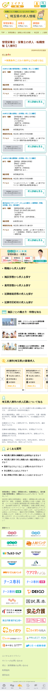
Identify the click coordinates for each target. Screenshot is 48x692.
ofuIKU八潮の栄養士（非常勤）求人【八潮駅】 (20, 113)
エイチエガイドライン (11, 655)
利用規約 (6, 670)
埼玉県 (36, 32)
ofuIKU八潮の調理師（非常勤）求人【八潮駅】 (20, 158)
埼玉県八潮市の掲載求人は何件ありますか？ (22, 455)
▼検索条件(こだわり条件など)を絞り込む (24, 60)
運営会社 (6, 674)
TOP (3, 32)
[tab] (23, 390)
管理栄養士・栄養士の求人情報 (19, 32)
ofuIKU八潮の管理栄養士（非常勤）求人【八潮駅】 (21, 69)
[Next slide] (46, 379)
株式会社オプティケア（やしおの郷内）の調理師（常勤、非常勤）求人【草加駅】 (23, 204)
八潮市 (44, 32)
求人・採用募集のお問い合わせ (15, 665)
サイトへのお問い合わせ (12, 660)
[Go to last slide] (2, 379)
